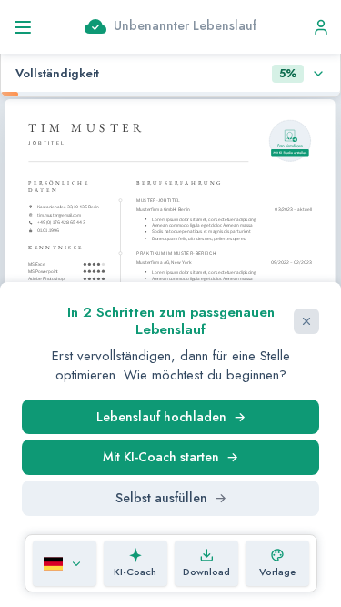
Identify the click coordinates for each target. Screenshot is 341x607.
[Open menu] (30, 27)
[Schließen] (306, 321)
